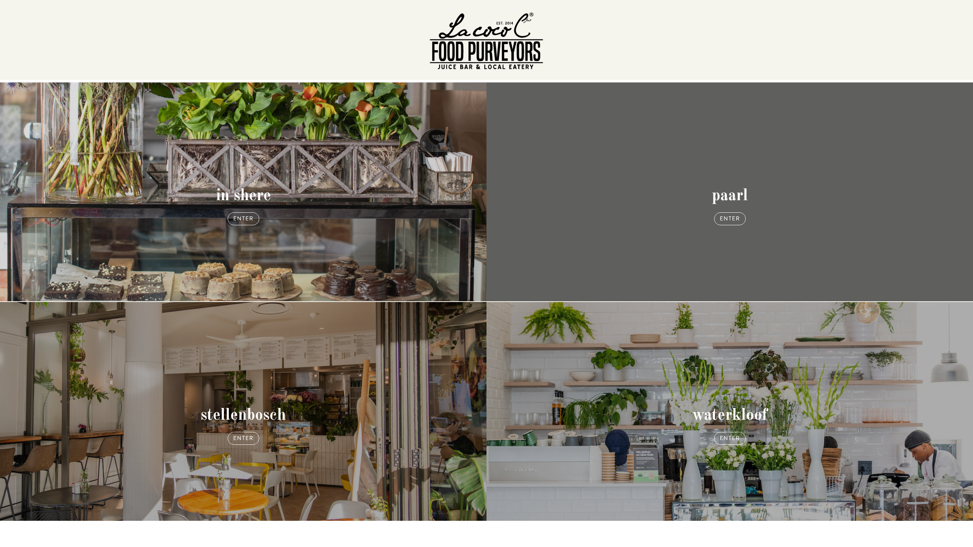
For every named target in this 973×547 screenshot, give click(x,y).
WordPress (374, 530)
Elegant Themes (312, 530)
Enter (243, 218)
